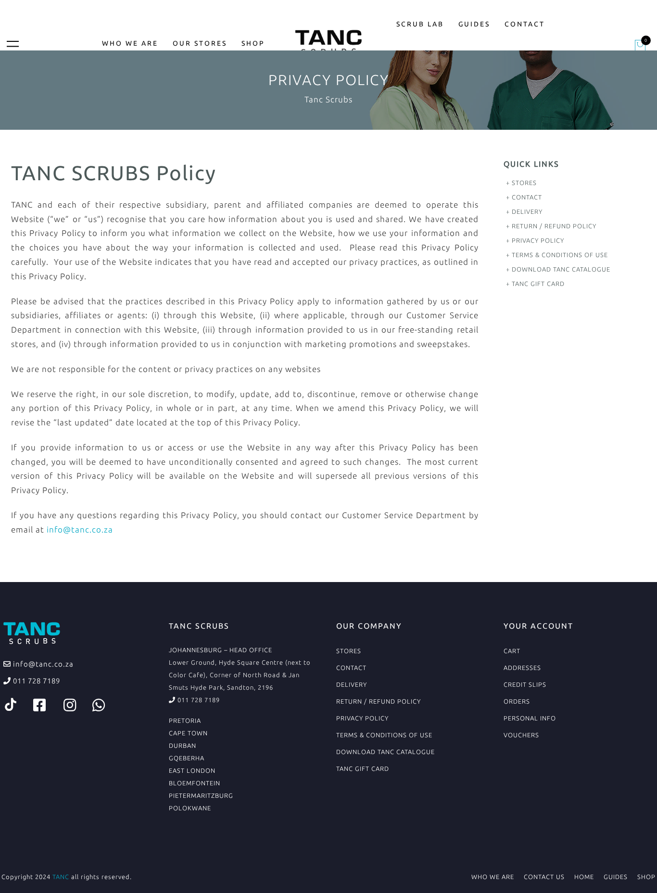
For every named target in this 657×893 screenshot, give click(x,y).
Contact (525, 24)
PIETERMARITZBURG (201, 795)
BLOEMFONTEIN (194, 783)
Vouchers (521, 735)
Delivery (527, 211)
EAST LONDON (192, 770)
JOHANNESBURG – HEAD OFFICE (220, 649)
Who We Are (130, 43)
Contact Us (544, 876)
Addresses (522, 667)
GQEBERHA (186, 758)
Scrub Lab (420, 24)
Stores (524, 182)
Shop (253, 43)
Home (584, 876)
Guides (474, 24)
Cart (512, 650)
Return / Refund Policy (554, 226)
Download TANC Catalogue (561, 269)
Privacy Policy (538, 240)
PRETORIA (185, 720)
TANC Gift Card (538, 283)
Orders (517, 701)
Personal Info (530, 718)
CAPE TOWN (188, 733)
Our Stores (200, 43)
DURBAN (182, 745)
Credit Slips (525, 684)
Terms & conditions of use (560, 254)
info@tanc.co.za (80, 529)
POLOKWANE (190, 808)
